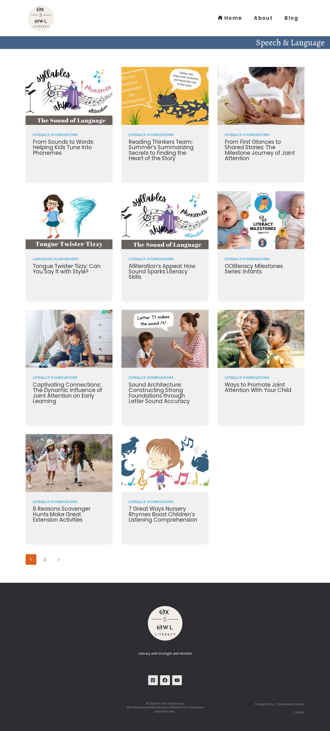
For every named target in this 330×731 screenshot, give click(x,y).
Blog (291, 18)
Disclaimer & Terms (291, 704)
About (263, 18)
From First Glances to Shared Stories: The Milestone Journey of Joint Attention (260, 150)
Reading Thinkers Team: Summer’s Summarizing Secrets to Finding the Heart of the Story (161, 150)
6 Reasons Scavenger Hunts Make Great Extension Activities (61, 514)
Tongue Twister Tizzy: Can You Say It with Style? (67, 268)
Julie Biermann (49, 162)
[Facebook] (165, 680)
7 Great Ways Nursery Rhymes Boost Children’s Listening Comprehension (163, 514)
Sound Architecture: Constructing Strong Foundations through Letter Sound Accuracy (159, 393)
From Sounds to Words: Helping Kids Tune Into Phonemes (63, 147)
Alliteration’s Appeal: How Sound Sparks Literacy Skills (162, 271)
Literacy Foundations (55, 135)
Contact (299, 712)
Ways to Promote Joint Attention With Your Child (258, 387)
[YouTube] (177, 680)
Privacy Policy (264, 704)
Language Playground (55, 259)
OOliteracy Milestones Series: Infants (254, 268)
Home (233, 18)
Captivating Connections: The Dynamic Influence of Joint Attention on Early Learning (67, 393)
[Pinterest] (153, 680)
